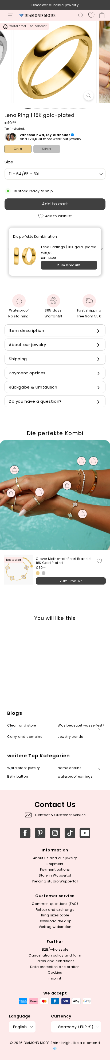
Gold (18, 149)
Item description (26, 330)
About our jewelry (27, 344)
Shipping (18, 359)
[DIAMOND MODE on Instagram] (55, 833)
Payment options (27, 373)
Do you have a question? (35, 401)
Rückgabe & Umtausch (33, 387)
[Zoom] (89, 96)
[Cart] (102, 15)
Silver (47, 149)
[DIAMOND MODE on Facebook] (25, 833)
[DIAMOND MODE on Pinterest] (40, 833)
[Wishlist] (91, 15)
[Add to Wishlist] (99, 561)
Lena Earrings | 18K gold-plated (69, 247)
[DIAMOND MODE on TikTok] (70, 833)
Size (9, 162)
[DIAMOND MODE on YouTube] (85, 833)
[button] (104, 252)
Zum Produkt (69, 265)
